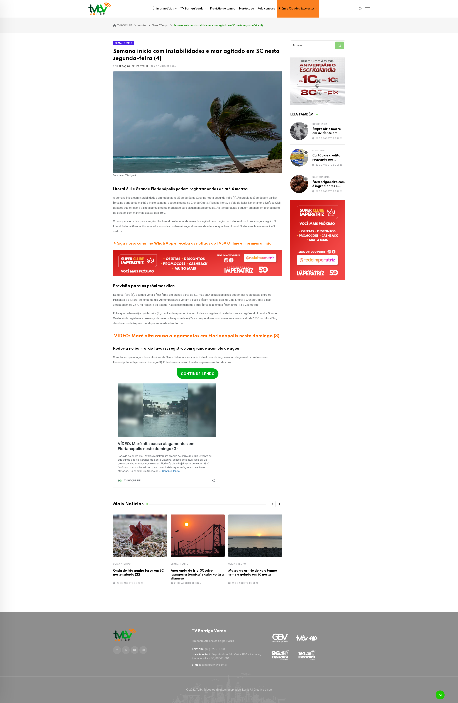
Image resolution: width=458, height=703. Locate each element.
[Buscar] (360, 8)
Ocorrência (320, 124)
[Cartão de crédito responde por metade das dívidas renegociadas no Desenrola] (299, 157)
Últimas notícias (163, 8)
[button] (272, 504)
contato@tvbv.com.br (214, 664)
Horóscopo (246, 8)
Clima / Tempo (122, 564)
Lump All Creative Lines (257, 689)
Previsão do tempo (222, 8)
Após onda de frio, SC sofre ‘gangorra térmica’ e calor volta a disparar (197, 574)
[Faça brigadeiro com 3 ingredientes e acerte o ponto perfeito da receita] (299, 184)
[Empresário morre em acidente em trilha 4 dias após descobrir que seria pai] (299, 131)
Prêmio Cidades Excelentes (297, 8)
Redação (124, 66)
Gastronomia (321, 177)
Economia (318, 150)
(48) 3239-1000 (215, 649)
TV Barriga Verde (191, 8)
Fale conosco (266, 8)
